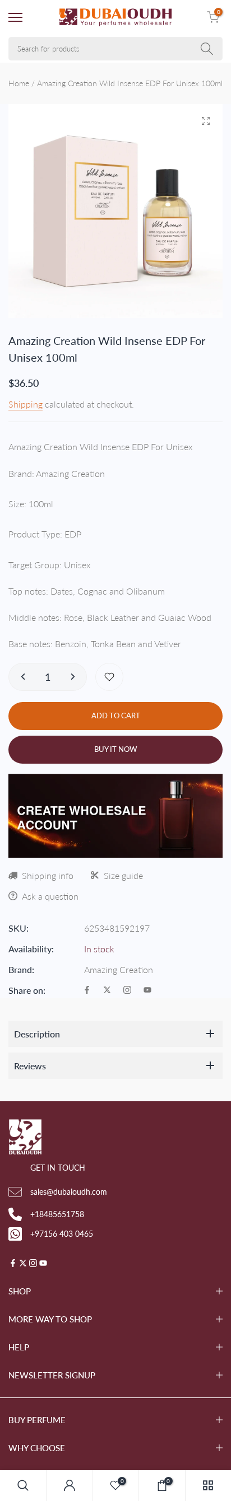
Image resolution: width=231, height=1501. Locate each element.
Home (18, 83)
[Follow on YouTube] (147, 990)
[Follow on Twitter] (107, 990)
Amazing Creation (118, 969)
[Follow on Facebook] (86, 990)
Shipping (25, 404)
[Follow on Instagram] (127, 990)
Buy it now (115, 749)
